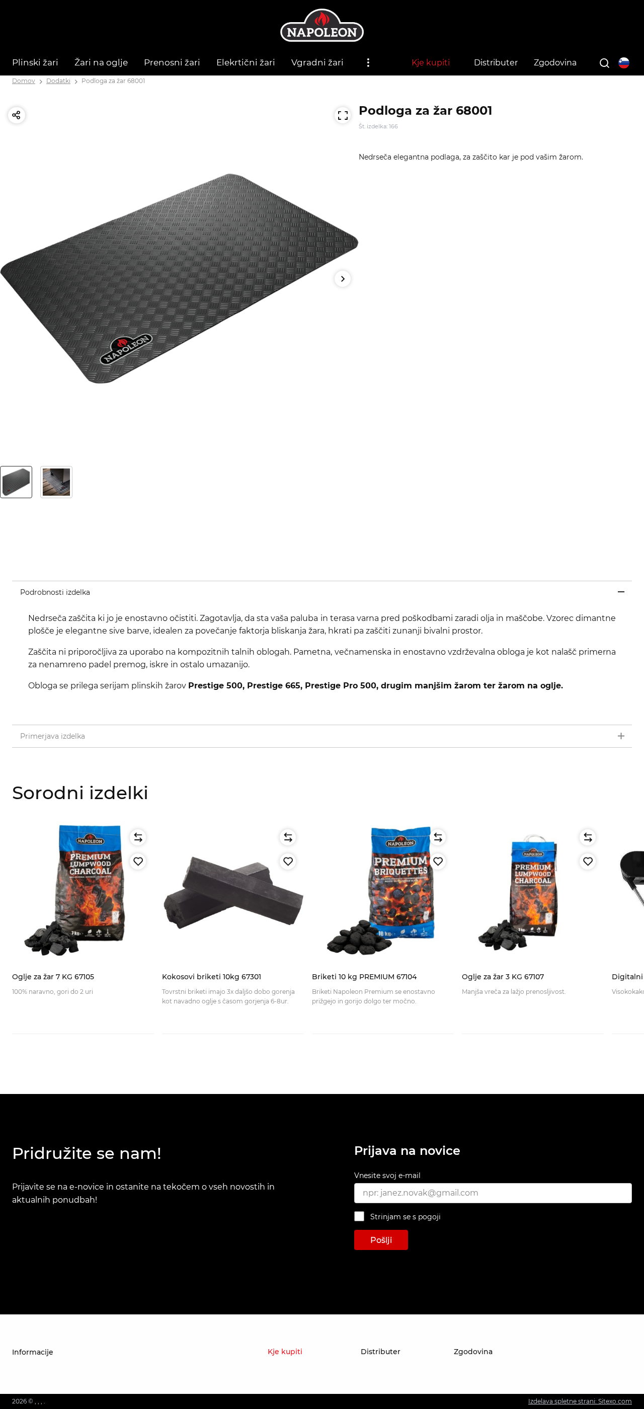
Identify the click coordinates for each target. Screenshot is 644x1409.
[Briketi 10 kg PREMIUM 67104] (383, 892)
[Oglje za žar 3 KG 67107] (533, 892)
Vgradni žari (317, 62)
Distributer (496, 62)
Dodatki (58, 81)
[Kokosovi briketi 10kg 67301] (233, 892)
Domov (23, 81)
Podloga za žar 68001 (113, 81)
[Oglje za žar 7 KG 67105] (83, 892)
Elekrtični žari (245, 62)
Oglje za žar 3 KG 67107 (503, 976)
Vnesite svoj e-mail (387, 1175)
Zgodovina (555, 62)
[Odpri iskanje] (604, 62)
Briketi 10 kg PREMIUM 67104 (364, 976)
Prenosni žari (172, 62)
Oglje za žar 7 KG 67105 (53, 976)
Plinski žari (35, 62)
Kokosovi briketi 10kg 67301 (211, 976)
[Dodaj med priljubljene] (138, 861)
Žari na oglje (101, 62)
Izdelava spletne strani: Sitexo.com (580, 1401)
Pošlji (381, 1240)
